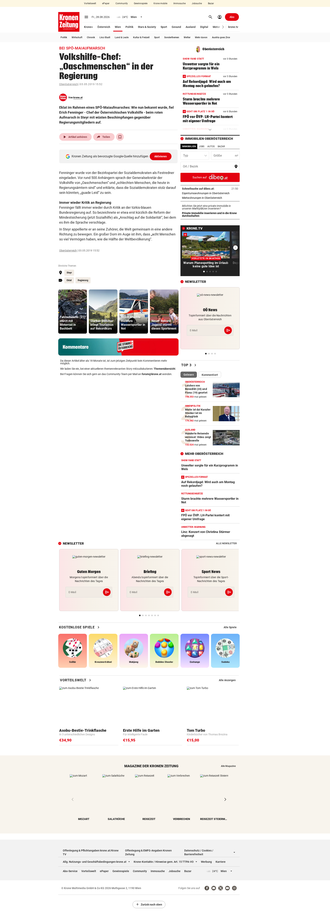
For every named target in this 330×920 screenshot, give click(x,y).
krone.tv (233, 26)
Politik (129, 26)
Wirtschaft (77, 37)
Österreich (103, 26)
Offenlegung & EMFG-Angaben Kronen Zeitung (148, 852)
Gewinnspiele (140, 3)
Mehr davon (201, 37)
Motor (216, 26)
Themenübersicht (164, 368)
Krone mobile (160, 3)
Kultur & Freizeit (141, 37)
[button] (223, 27)
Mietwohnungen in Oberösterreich (210, 197)
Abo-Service (70, 871)
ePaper (105, 3)
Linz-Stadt (104, 37)
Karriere (221, 861)
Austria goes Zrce (221, 37)
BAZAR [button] (221, 146)
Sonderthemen (171, 37)
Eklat (69, 280)
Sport (164, 26)
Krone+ (88, 26)
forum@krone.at (152, 374)
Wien (118, 26)
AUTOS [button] (211, 146)
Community (122, 3)
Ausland (191, 26)
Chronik (91, 37)
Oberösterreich (68, 84)
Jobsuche (197, 3)
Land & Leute (122, 37)
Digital (204, 26)
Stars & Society (147, 26)
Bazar (211, 3)
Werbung (206, 861)
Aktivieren (160, 156)
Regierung (83, 280)
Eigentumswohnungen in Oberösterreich (210, 193)
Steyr (69, 272)
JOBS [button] (201, 146)
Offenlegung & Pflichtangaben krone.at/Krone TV (91, 852)
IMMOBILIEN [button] (189, 146)
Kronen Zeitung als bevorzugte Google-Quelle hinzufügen (119, 156)
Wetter (187, 37)
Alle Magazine (228, 766)
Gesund (176, 26)
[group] (72, 311)
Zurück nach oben (149, 904)
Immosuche (179, 3)
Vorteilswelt (90, 3)
